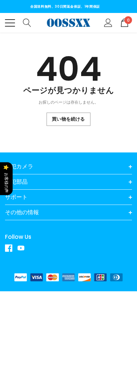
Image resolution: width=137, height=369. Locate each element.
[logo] (68, 23)
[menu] (10, 23)
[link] (11, 248)
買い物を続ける (68, 119)
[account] (108, 22)
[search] (27, 22)
